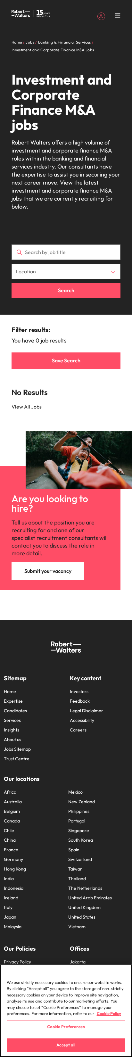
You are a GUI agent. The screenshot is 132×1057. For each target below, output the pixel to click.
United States (81, 917)
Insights (11, 730)
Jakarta (78, 962)
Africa (10, 792)
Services (12, 720)
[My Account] (101, 15)
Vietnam (77, 926)
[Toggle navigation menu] (117, 16)
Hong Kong (15, 869)
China (10, 840)
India (9, 878)
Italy (8, 907)
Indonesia (13, 888)
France (11, 850)
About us (12, 739)
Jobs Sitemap (17, 749)
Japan (10, 917)
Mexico (75, 792)
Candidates (15, 711)
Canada (12, 821)
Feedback (80, 701)
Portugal (76, 821)
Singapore (78, 830)
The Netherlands (85, 888)
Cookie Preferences (66, 1026)
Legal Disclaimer (86, 711)
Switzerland (80, 859)
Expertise (13, 701)
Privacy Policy (17, 962)
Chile (9, 830)
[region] (66, 1010)
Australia (13, 802)
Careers (78, 730)
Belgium (12, 811)
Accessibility (82, 720)
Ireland (11, 898)
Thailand (77, 878)
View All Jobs (27, 406)
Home (10, 691)
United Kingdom (84, 907)
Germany (13, 859)
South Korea (80, 840)
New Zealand (81, 802)
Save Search (66, 360)
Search (66, 290)
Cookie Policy (109, 1013)
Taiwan (75, 869)
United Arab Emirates (90, 898)
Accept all (65, 1044)
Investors (79, 691)
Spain (73, 850)
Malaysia (12, 926)
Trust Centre (16, 759)
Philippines (78, 811)
